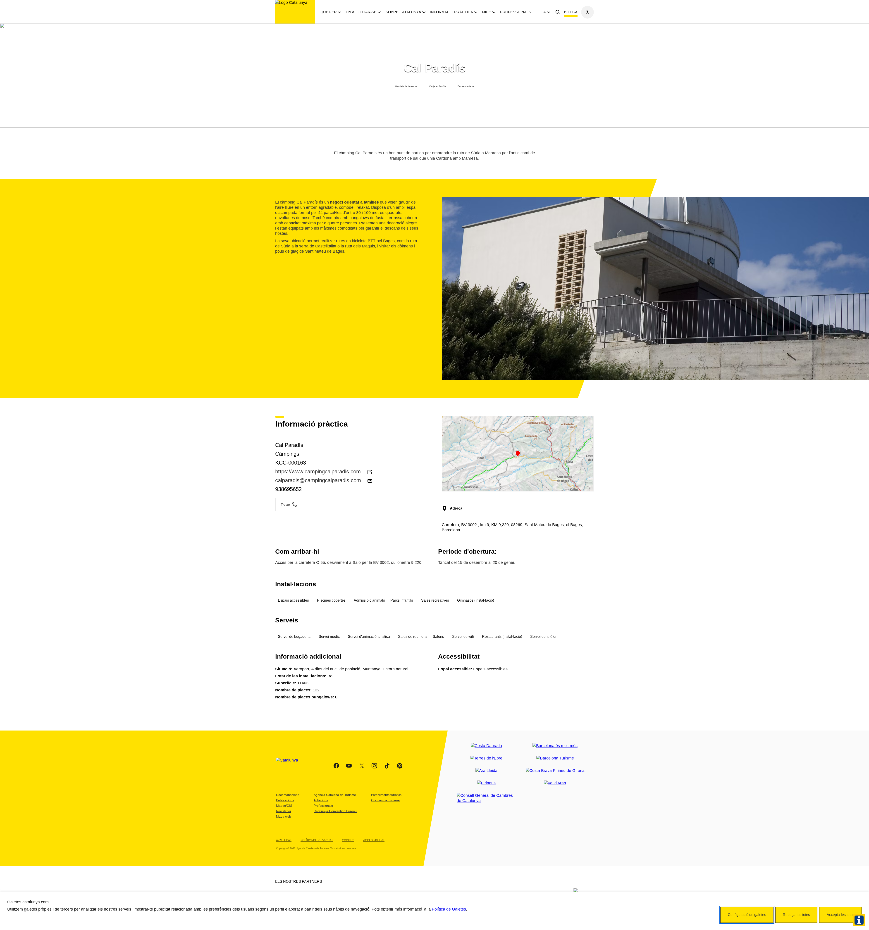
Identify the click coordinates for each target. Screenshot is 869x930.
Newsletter (283, 811)
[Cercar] (557, 12)
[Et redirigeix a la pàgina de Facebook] (336, 766)
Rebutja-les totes (796, 915)
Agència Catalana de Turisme (335, 795)
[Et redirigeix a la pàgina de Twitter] (361, 766)
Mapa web (283, 816)
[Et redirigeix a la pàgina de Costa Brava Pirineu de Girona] (555, 770)
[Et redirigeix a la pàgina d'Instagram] (374, 766)
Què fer (328, 12)
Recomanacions (287, 795)
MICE (486, 12)
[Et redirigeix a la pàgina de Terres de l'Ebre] (486, 758)
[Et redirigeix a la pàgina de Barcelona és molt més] (555, 745)
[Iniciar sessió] (587, 12)
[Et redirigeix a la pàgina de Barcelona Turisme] (555, 758)
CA (543, 12)
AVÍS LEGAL (283, 840)
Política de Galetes (449, 909)
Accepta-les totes (840, 915)
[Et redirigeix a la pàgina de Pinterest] (399, 766)
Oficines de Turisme (385, 800)
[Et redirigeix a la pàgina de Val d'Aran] (555, 783)
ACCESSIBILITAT (373, 840)
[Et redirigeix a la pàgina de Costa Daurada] (486, 745)
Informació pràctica (451, 12)
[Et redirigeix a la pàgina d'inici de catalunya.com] (290, 766)
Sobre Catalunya (403, 12)
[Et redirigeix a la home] (295, 12)
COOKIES (348, 840)
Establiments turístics (386, 795)
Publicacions (285, 800)
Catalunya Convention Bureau (335, 811)
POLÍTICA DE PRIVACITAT (317, 840)
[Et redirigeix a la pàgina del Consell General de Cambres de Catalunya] (486, 798)
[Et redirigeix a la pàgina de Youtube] (349, 766)
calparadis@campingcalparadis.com (318, 480)
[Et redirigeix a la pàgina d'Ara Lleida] (486, 770)
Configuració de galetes (747, 915)
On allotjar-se (361, 12)
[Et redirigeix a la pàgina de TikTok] (387, 766)
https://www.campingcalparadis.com (318, 471)
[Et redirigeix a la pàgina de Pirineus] (486, 783)
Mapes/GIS (284, 805)
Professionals (515, 12)
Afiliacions (321, 800)
